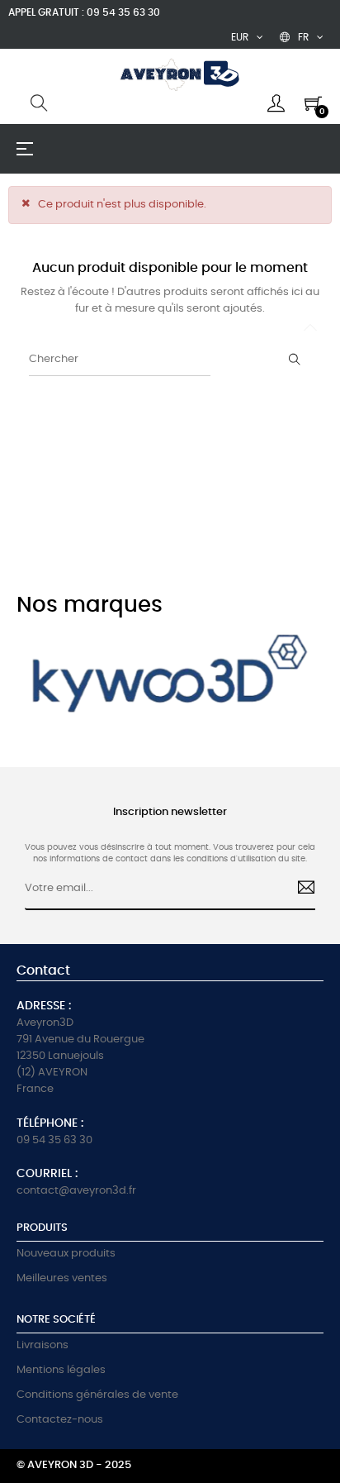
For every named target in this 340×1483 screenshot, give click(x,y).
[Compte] (276, 103)
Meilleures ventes (62, 1278)
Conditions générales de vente (97, 1395)
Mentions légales (61, 1370)
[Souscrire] (299, 889)
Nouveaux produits (66, 1253)
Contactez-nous (60, 1419)
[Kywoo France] (170, 680)
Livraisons (42, 1345)
